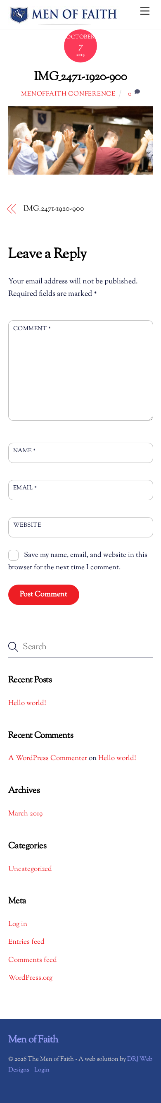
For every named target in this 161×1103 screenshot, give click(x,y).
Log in (17, 924)
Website (27, 525)
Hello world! (27, 703)
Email (25, 488)
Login (42, 1070)
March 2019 (25, 814)
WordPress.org (30, 978)
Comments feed (32, 960)
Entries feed (26, 942)
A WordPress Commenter (47, 758)
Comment (32, 328)
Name (24, 450)
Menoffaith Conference (68, 94)
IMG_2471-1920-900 (80, 77)
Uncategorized (30, 869)
